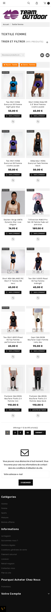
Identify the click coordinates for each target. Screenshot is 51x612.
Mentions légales (8, 545)
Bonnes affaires (8, 522)
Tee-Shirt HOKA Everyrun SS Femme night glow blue (13, 104)
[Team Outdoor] (25, 14)
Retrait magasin (8, 564)
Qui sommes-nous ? (9, 540)
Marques (5, 517)
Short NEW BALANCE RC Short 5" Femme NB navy (13, 281)
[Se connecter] (37, 3)
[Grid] (42, 55)
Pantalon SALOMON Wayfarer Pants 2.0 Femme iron (13, 398)
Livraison (5, 559)
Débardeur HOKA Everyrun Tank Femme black (38, 163)
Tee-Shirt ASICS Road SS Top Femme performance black (13, 339)
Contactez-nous (8, 568)
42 (28, 433)
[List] (47, 55)
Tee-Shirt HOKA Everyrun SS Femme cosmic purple (13, 163)
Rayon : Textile (11, 65)
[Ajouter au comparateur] (13, 121)
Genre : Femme (29, 65)
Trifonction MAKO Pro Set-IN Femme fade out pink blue (37, 222)
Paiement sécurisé (9, 554)
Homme (4, 504)
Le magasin (6, 536)
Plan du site (6, 573)
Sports (4, 513)
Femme (4, 508)
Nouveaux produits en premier (13, 55)
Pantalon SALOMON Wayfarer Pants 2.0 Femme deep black (38, 398)
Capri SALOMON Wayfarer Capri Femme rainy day (38, 339)
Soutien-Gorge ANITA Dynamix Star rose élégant (13, 222)
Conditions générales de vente (14, 550)
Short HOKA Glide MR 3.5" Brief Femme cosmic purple (38, 104)
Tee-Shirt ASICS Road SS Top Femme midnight (37, 281)
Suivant (39, 433)
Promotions (6, 587)
